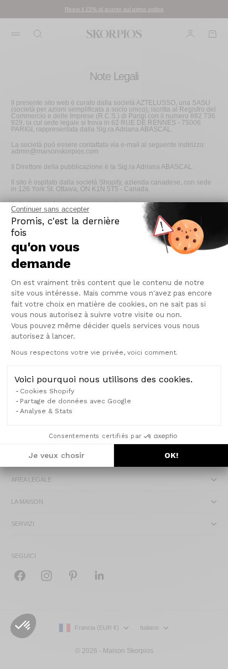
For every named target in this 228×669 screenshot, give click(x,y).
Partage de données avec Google (75, 401)
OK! (171, 455)
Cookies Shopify (47, 391)
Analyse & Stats (46, 411)
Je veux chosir (57, 455)
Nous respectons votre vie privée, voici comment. (94, 352)
